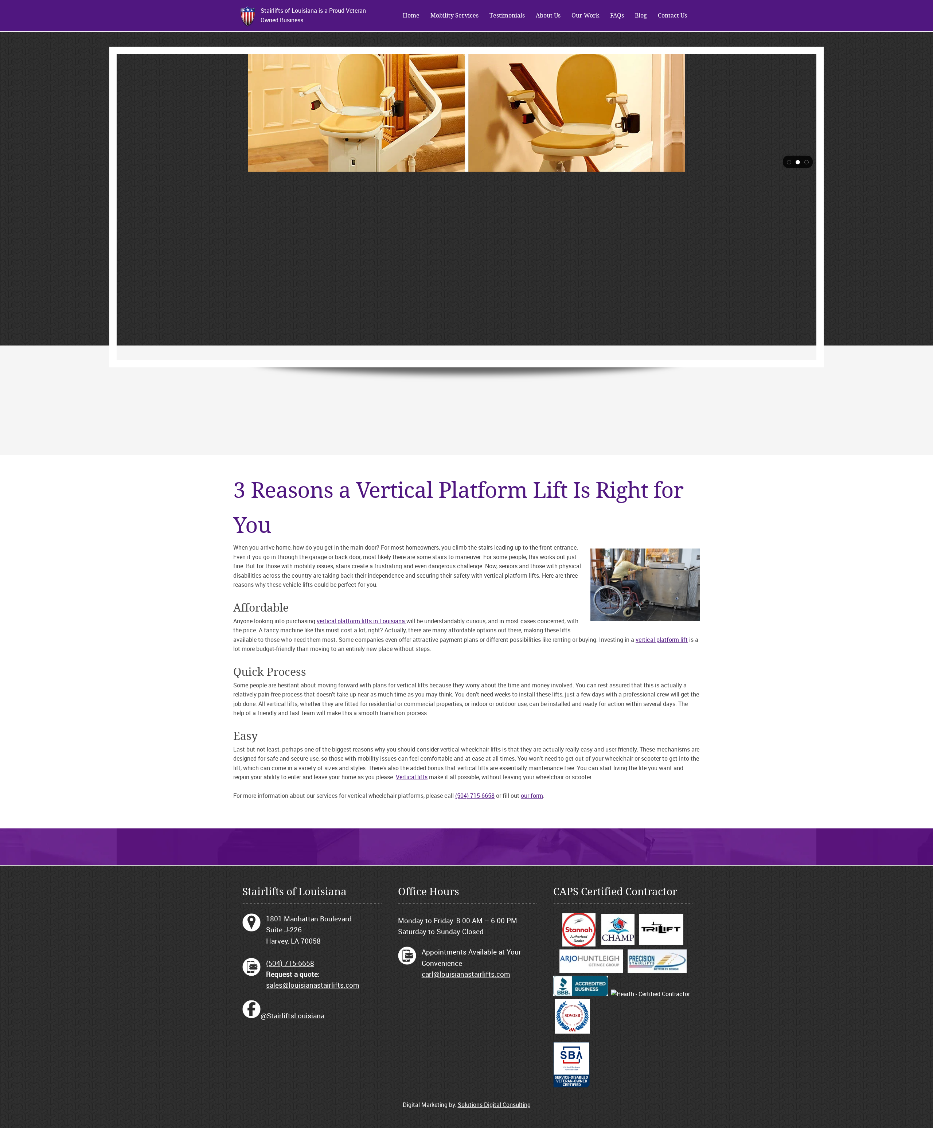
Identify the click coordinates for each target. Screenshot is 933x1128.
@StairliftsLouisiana (292, 1015)
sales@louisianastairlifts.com (312, 985)
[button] (789, 161)
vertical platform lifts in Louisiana (361, 621)
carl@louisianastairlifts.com (466, 974)
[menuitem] (411, 16)
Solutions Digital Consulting (494, 1105)
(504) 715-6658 (475, 796)
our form (532, 796)
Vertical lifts (412, 777)
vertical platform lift (662, 640)
